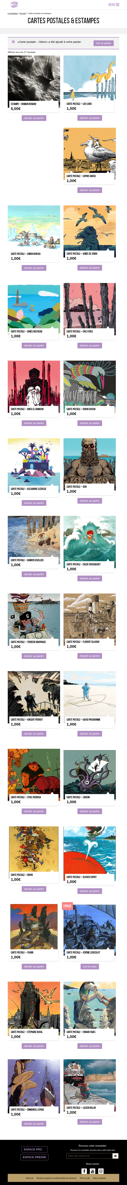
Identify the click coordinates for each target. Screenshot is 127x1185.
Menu (112, 4)
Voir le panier (103, 43)
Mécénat (29, 1178)
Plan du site (85, 1178)
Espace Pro (34, 1149)
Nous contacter (99, 1178)
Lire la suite (89, 966)
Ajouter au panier (34, 118)
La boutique (13, 13)
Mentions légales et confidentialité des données (57, 1178)
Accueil (23, 13)
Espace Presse (34, 1157)
